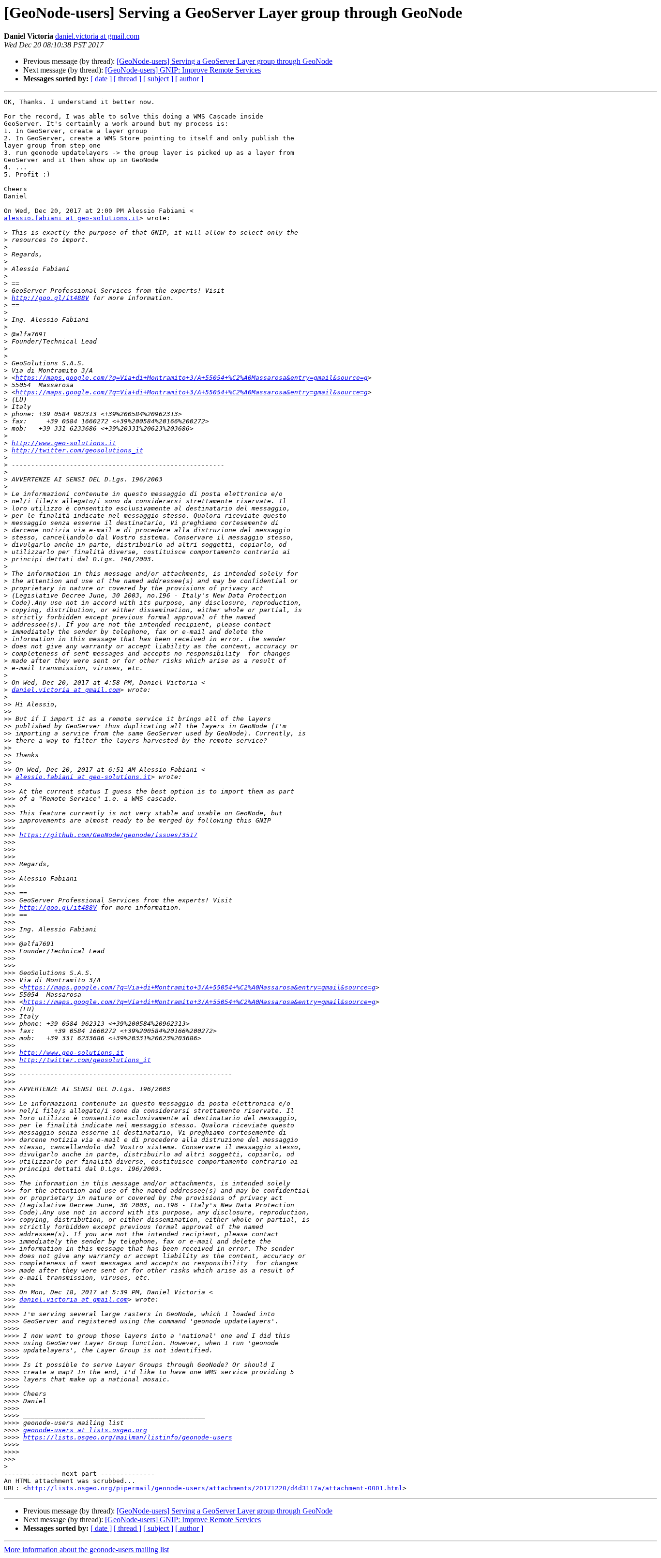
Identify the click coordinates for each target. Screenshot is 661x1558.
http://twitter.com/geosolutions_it (77, 450)
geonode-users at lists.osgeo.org (85, 1430)
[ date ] (101, 79)
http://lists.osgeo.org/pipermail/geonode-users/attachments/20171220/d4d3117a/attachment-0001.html (215, 1488)
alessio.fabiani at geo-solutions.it (71, 218)
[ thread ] (127, 79)
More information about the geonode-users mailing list (86, 1549)
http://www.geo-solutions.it (64, 443)
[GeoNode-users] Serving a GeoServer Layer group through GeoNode (224, 61)
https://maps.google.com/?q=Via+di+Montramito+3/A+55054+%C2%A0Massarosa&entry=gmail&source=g (191, 377)
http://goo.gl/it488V (50, 297)
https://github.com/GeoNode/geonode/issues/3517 (108, 835)
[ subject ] (158, 79)
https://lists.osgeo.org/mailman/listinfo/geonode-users (127, 1437)
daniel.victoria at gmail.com (97, 36)
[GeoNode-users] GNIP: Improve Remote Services (183, 70)
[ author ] (189, 79)
